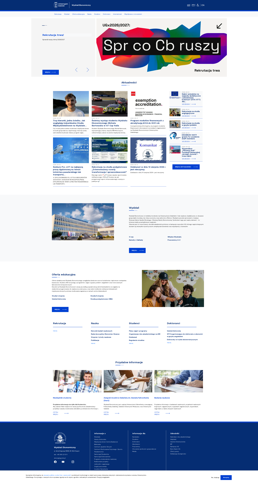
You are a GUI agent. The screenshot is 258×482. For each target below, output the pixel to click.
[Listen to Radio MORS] (188, 5)
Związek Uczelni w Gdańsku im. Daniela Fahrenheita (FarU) (126, 399)
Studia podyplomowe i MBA (102, 299)
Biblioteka (97, 444)
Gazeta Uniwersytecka (177, 442)
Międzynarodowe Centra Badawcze (106, 442)
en (202, 5)
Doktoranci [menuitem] (106, 14)
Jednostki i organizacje (101, 464)
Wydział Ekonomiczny (81, 5)
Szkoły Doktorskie (100, 439)
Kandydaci (135, 437)
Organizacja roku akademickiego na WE (144, 334)
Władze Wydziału (174, 237)
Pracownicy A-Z (174, 240)
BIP (171, 444)
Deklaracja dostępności (178, 454)
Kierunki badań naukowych (101, 331)
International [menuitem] (117, 14)
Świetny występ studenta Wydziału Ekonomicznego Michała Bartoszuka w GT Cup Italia (109, 123)
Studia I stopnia (58, 296)
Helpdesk (173, 439)
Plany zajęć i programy (138, 331)
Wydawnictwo (99, 452)
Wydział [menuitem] (66, 14)
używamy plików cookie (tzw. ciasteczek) (57, 475)
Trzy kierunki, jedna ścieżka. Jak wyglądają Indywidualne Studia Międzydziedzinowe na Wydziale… (70, 123)
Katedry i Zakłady (136, 240)
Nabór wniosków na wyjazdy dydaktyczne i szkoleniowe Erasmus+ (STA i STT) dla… (191, 98)
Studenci (134, 323)
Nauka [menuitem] (89, 14)
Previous (77, 70)
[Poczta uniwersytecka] (193, 5)
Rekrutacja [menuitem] (57, 14)
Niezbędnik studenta (62, 398)
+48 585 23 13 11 (62, 454)
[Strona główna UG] (61, 5)
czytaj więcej (55, 413)
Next (87, 70)
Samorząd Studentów (101, 454)
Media (134, 451)
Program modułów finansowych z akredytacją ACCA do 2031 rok (147, 121)
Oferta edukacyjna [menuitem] (78, 14)
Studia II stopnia (97, 296)
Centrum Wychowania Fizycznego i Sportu (108, 449)
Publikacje (95, 340)
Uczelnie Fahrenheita (101, 469)
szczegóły (186, 104)
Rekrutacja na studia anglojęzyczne (191, 112)
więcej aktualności (183, 167)
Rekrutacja (59, 323)
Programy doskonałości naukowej (105, 459)
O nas (131, 237)
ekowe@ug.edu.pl (60, 458)
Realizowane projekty (101, 461)
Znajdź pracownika (100, 466)
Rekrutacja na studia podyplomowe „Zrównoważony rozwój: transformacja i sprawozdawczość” (109, 169)
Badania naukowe (162, 398)
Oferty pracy (174, 451)
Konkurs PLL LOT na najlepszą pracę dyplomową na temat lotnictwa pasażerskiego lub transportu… (68, 171)
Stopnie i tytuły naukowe (101, 337)
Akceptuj (226, 477)
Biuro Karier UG (175, 449)
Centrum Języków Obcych (103, 447)
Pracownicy (136, 446)
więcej (134, 250)
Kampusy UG (174, 446)
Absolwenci (136, 444)
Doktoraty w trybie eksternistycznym (182, 340)
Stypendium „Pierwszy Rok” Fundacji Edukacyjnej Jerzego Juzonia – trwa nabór (191, 152)
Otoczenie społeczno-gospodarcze (144, 449)
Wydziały (97, 437)
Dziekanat (133, 337)
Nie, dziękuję (215, 477)
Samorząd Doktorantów (102, 457)
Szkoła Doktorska (59, 299)
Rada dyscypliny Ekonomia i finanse (105, 334)
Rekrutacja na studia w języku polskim (191, 124)
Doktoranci (173, 323)
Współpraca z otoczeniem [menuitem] (133, 14)
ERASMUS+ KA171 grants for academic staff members (190, 137)
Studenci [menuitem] (97, 14)
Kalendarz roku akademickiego (180, 437)
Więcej (47, 72)
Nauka (95, 323)
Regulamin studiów (136, 340)
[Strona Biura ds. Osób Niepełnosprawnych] (198, 5)
